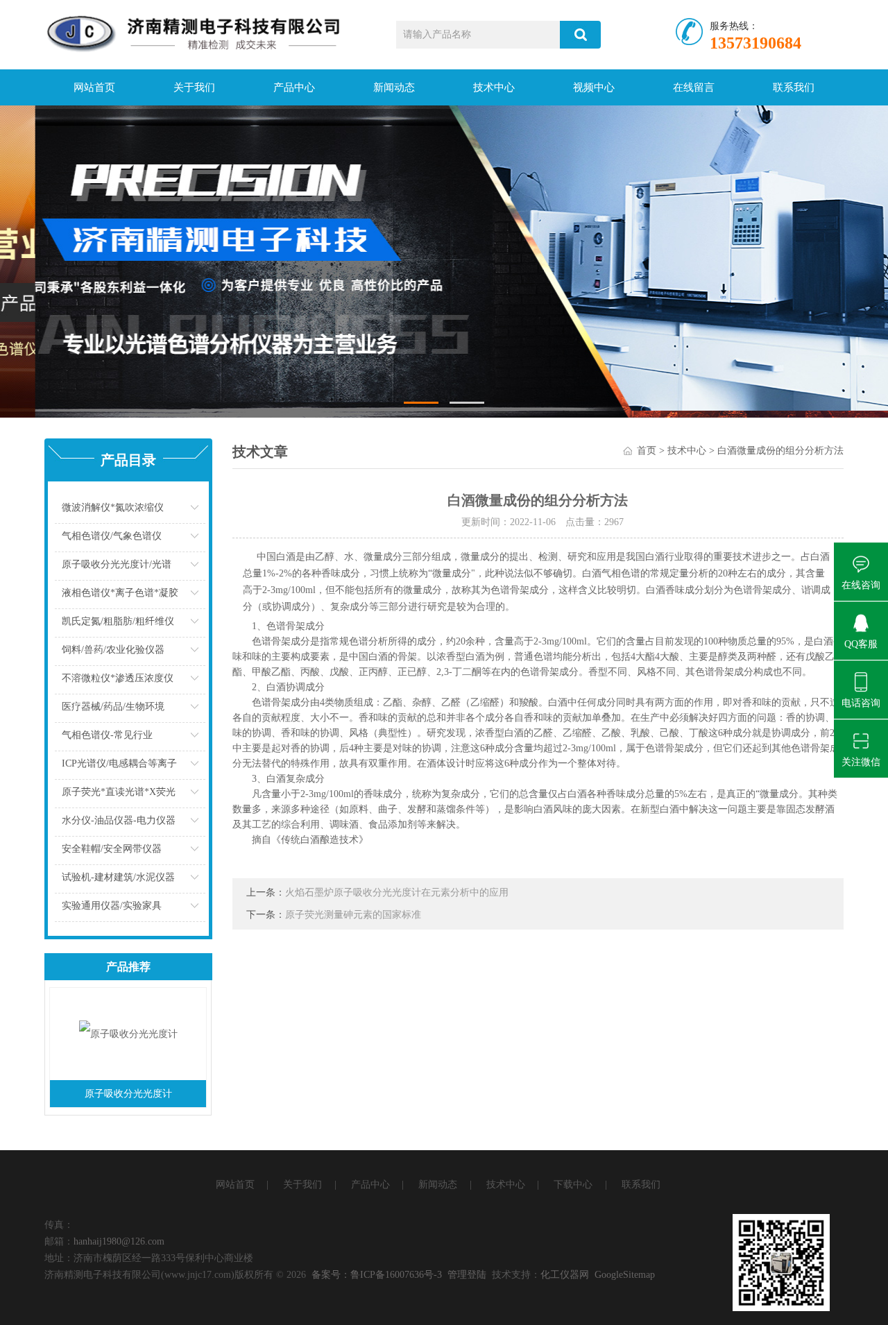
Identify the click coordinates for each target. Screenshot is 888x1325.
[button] (421, 403)
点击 (196, 511)
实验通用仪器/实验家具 (112, 905)
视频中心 (594, 87)
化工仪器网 (564, 1275)
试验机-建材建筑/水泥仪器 (118, 877)
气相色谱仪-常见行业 (107, 735)
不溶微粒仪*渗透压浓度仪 (117, 678)
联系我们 (793, 87)
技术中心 (494, 87)
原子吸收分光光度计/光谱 (116, 564)
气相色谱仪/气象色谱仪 (112, 536)
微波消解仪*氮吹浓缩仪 (113, 507)
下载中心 (573, 1184)
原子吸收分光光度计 (128, 1093)
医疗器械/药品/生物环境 (113, 706)
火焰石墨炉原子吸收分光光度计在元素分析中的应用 (397, 892)
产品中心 (294, 87)
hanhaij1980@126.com (119, 1241)
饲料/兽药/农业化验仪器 (113, 649)
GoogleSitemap (625, 1275)
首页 (646, 450)
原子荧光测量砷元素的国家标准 (353, 914)
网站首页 (94, 87)
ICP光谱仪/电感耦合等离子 (119, 763)
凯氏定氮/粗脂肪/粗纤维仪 (118, 621)
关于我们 (194, 87)
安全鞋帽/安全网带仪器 (112, 849)
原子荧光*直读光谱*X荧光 (119, 792)
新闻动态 (394, 87)
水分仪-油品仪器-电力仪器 (119, 820)
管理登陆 (466, 1275)
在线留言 (694, 87)
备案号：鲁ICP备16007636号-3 (376, 1275)
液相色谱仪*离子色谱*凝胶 (120, 593)
